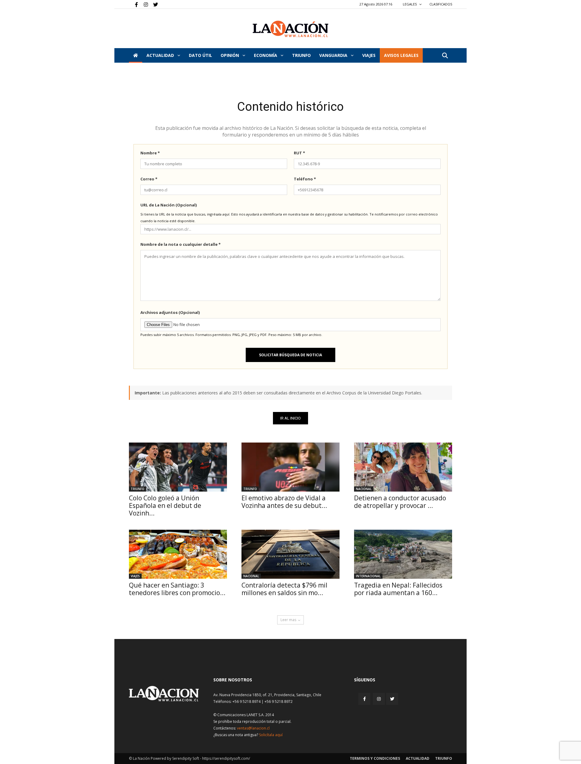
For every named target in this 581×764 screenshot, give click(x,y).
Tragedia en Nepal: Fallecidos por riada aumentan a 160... (398, 589)
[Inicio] (135, 55)
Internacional (368, 576)
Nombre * (150, 153)
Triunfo (301, 55)
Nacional (364, 489)
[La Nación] (290, 29)
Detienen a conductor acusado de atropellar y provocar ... (400, 502)
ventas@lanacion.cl (253, 728)
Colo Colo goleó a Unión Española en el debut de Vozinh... (165, 505)
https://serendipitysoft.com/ (226, 758)
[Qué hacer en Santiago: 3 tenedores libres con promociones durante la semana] (178, 554)
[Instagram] (143, 4)
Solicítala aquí (271, 734)
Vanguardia (334, 55)
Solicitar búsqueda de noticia (290, 354)
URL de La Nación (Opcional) (168, 205)
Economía (266, 55)
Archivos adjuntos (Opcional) (170, 312)
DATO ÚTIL (200, 55)
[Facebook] (133, 4)
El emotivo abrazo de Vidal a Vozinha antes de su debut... (284, 502)
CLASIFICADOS (440, 4)
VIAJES (369, 55)
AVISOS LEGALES (401, 55)
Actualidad (160, 55)
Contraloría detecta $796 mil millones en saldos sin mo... (284, 589)
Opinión (230, 55)
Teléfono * (305, 179)
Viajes (135, 576)
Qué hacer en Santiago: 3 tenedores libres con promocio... (177, 589)
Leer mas (288, 619)
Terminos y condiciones (375, 758)
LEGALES (410, 4)
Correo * (148, 179)
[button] (445, 56)
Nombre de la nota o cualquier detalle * (180, 244)
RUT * (299, 153)
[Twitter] (153, 4)
